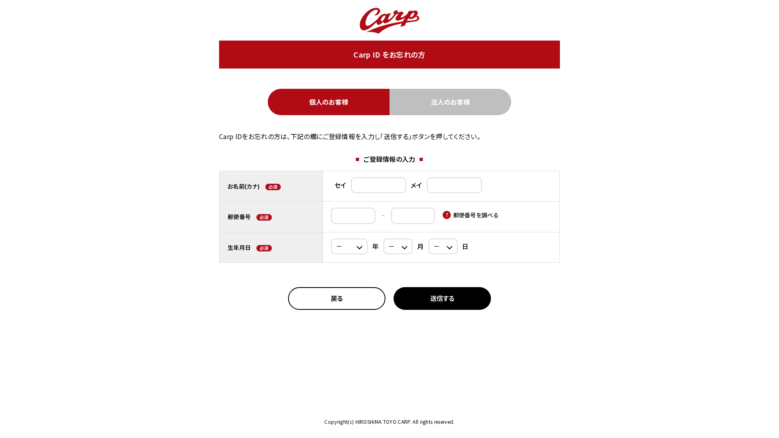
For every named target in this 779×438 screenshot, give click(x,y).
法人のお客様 (450, 102)
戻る (337, 298)
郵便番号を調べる (476, 215)
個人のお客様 (329, 102)
